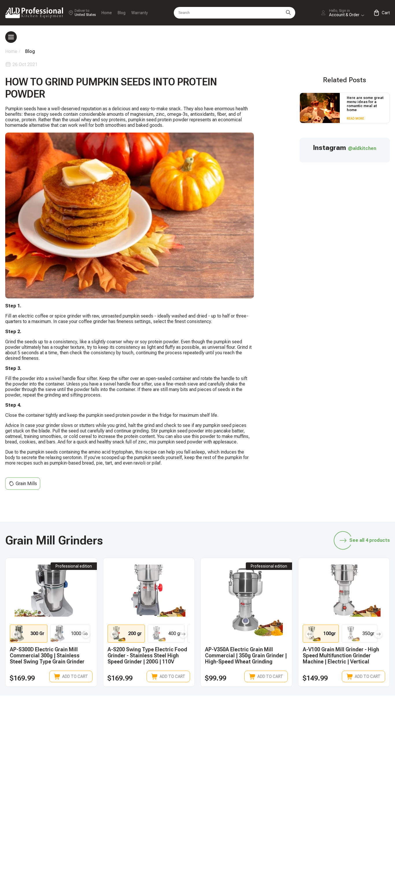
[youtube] (343, 722)
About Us (333, 816)
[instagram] (324, 722)
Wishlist (331, 796)
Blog (121, 12)
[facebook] (306, 722)
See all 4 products (369, 540)
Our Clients (335, 806)
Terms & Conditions (343, 826)
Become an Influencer (346, 768)
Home (106, 12)
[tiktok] (252, 722)
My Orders (256, 796)
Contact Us (257, 816)
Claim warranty (260, 806)
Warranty (139, 12)
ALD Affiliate (336, 758)
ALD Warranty (259, 768)
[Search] (288, 13)
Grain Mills (26, 483)
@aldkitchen (362, 148)
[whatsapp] (288, 722)
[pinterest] (361, 722)
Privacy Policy (338, 836)
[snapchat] (270, 722)
